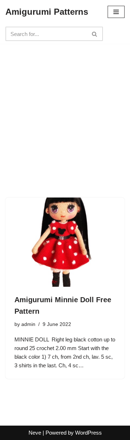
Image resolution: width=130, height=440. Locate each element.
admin (28, 324)
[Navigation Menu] (116, 12)
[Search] (95, 34)
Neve (35, 433)
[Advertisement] (65, 108)
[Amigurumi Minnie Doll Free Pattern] (65, 242)
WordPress (88, 433)
